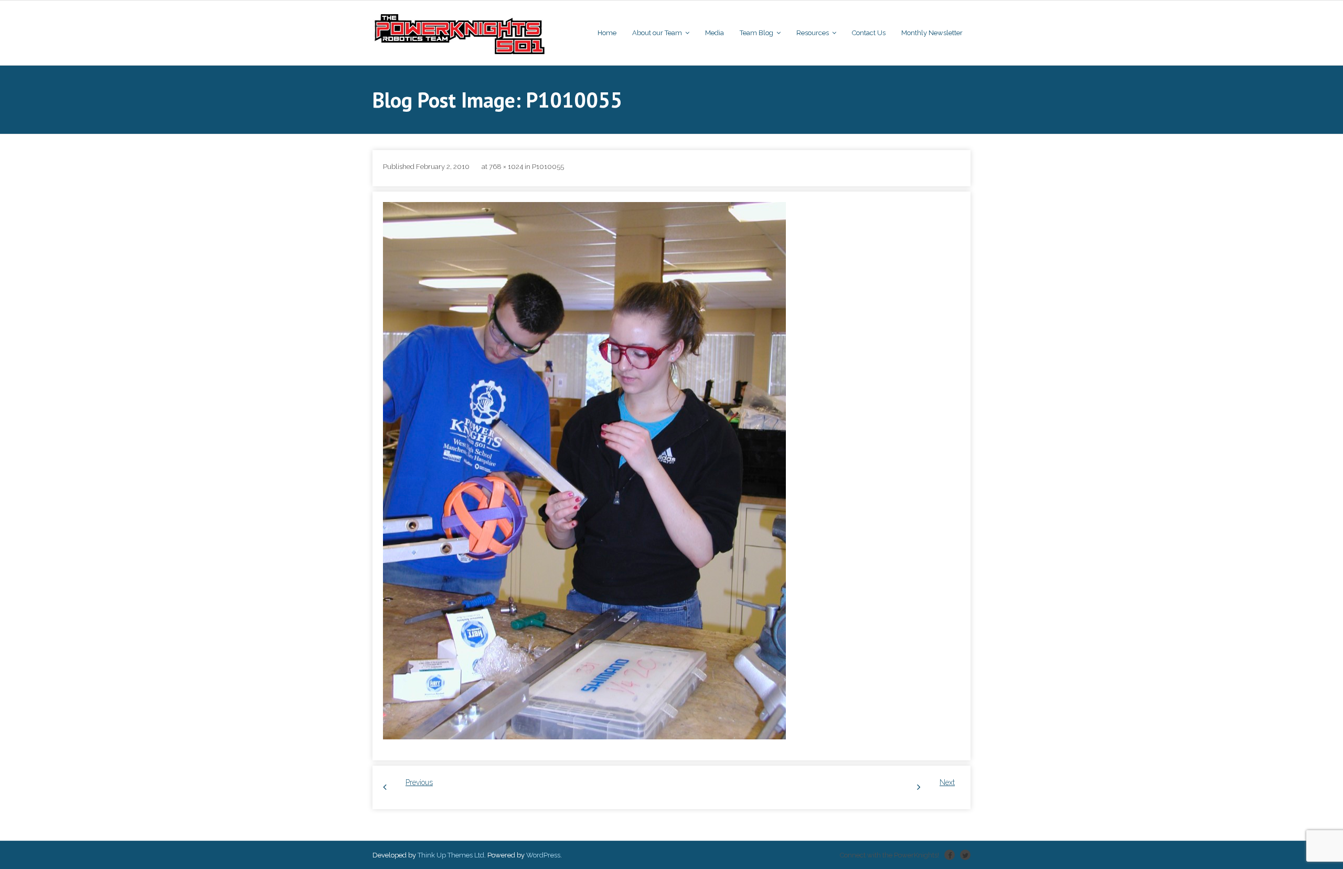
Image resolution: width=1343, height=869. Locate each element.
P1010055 (548, 167)
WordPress (543, 855)
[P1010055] (584, 470)
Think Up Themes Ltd (451, 855)
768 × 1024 (506, 167)
